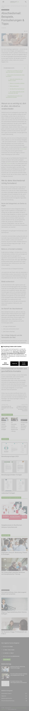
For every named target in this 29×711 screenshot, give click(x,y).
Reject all (14, 363)
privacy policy (6, 357)
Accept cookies (24, 363)
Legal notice (4, 359)
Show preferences (5, 363)
